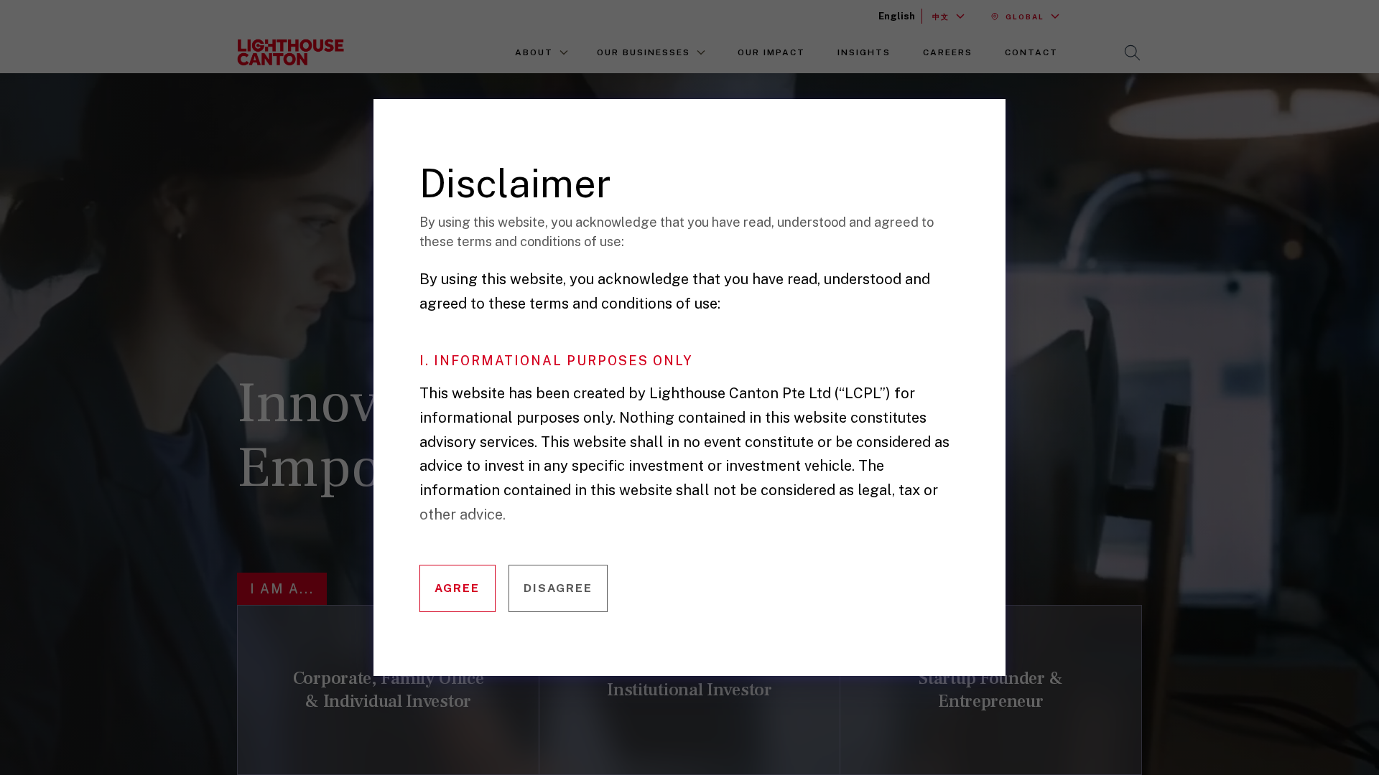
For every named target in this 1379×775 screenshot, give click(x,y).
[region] (699, 410)
